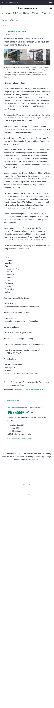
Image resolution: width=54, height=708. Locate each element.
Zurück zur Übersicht (11, 401)
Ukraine (36, 13)
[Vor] (51, 12)
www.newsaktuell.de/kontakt (19, 439)
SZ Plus (17, 13)
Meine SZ (6, 13)
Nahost (26, 13)
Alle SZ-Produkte (9, 3)
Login (50, 3)
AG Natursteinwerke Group (33, 390)
